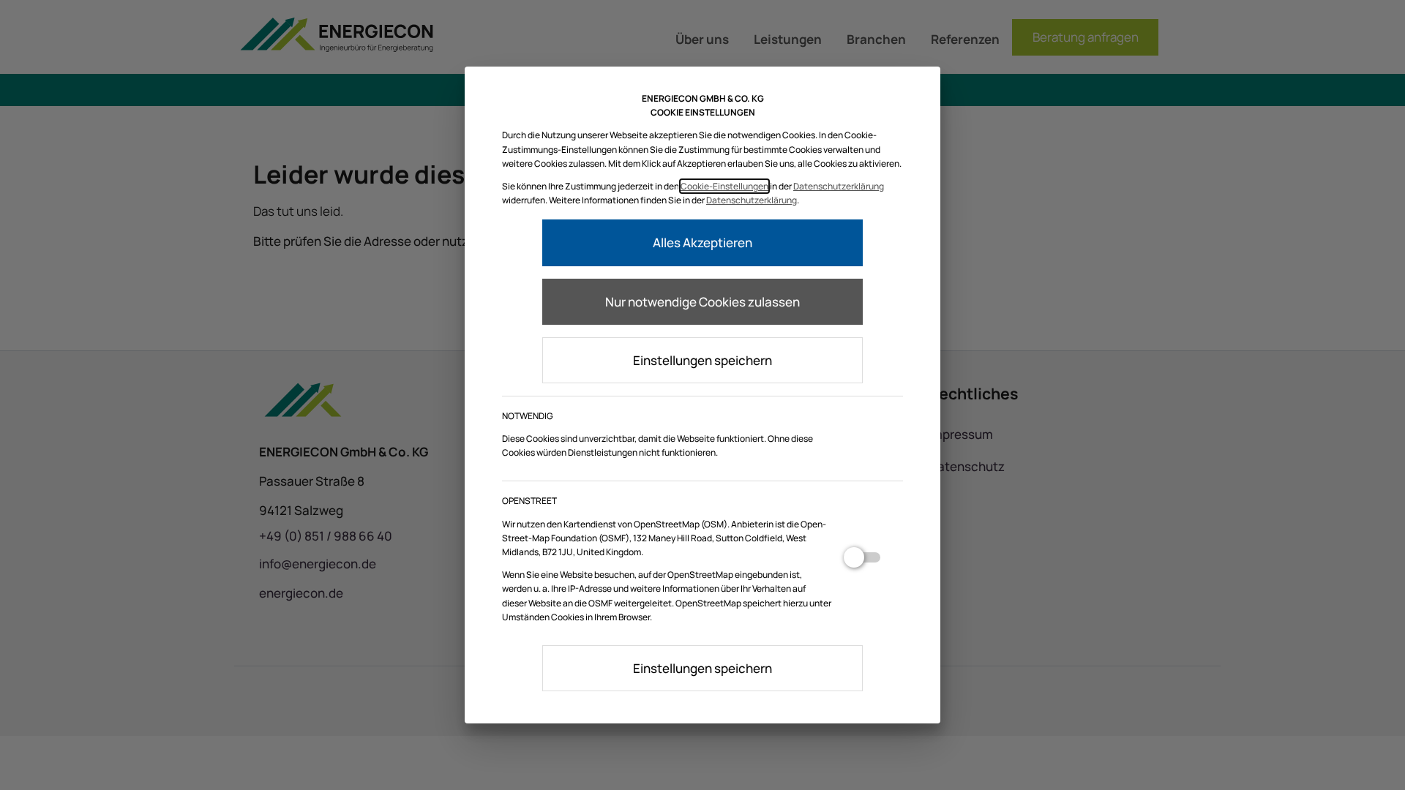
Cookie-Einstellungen (724, 186)
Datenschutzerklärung (838, 186)
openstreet (862, 563)
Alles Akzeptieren (702, 242)
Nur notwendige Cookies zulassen (702, 301)
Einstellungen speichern (702, 360)
